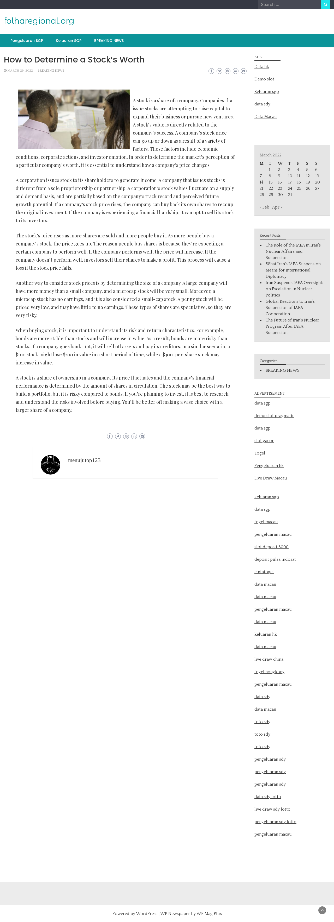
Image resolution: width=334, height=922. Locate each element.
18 (299, 182)
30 (280, 194)
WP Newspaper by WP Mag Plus (191, 913)
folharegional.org (39, 21)
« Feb (264, 207)
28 (262, 194)
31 (290, 194)
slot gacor (264, 440)
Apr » (277, 207)
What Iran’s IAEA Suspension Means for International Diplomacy (293, 270)
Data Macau (265, 116)
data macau (265, 622)
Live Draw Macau (270, 478)
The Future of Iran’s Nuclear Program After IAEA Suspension (292, 326)
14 (261, 182)
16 (280, 182)
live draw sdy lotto (272, 809)
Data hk (261, 66)
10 (290, 176)
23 (280, 188)
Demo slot (264, 79)
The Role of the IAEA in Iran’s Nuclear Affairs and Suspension (293, 251)
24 (290, 188)
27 (317, 188)
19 (308, 182)
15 (271, 182)
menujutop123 (84, 460)
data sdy (262, 104)
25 (299, 188)
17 (290, 182)
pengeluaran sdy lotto (275, 821)
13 (317, 176)
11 (298, 176)
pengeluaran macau (273, 834)
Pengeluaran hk (269, 465)
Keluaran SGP (68, 40)
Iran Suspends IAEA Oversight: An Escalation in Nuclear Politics (294, 289)
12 (308, 176)
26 (308, 188)
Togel (259, 453)
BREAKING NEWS (109, 40)
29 (271, 194)
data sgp (262, 403)
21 (261, 188)
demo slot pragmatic (274, 415)
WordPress (146, 913)
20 (317, 182)
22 (271, 188)
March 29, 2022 (20, 70)
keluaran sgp (266, 497)
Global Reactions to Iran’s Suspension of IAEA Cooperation (290, 307)
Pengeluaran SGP (26, 40)
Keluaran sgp (266, 91)
